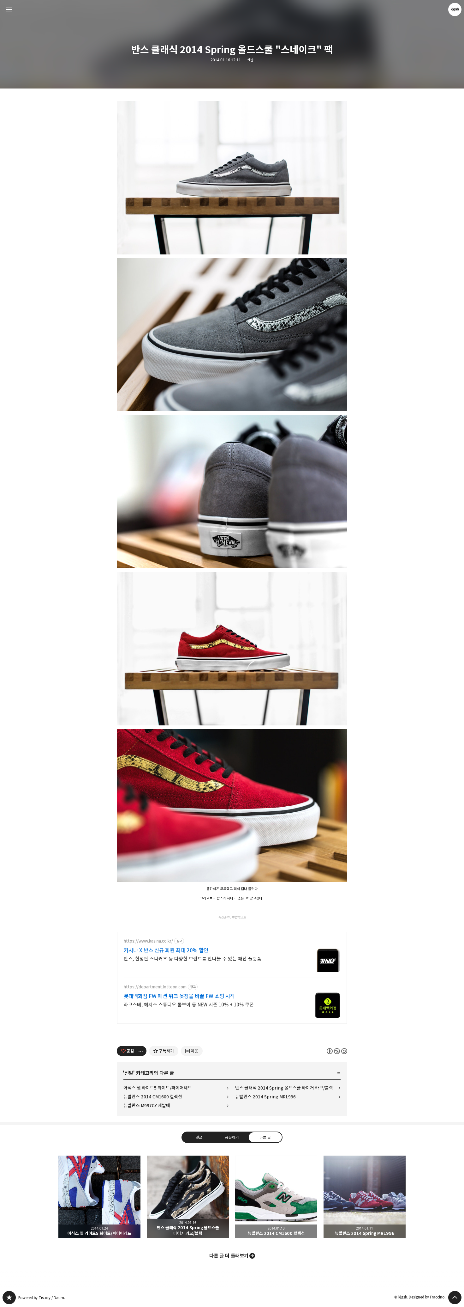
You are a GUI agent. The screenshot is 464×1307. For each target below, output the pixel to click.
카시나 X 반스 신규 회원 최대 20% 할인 (166, 950)
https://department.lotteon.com (155, 987)
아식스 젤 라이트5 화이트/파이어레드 (157, 1088)
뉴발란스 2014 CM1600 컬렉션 (152, 1097)
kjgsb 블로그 (9, 1297)
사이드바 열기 (9, 9)
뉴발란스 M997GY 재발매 (146, 1105)
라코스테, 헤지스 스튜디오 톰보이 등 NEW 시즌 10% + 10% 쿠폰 (189, 1005)
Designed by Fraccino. (427, 1297)
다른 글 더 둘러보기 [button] (228, 1256)
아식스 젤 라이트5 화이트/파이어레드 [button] (99, 1197)
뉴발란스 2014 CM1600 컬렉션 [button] (276, 1197)
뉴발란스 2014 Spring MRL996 (265, 1097)
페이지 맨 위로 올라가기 (454, 1297)
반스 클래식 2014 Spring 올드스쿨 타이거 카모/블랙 (284, 1088)
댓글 (198, 1137)
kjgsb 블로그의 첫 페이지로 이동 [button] (232, 9)
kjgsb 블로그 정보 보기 (454, 9)
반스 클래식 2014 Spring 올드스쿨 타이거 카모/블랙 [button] (188, 1197)
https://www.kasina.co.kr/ (148, 941)
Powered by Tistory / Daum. (41, 1297)
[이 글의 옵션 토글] (141, 1051)
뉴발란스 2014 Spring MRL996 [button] (365, 1197)
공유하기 (232, 1137)
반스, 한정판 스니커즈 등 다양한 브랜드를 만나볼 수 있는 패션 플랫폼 (192, 959)
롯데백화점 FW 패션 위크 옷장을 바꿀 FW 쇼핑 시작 (179, 996)
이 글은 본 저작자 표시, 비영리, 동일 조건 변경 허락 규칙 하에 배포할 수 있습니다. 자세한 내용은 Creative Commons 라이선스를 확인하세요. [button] (337, 1051)
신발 (250, 60)
